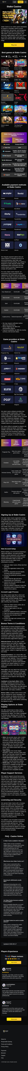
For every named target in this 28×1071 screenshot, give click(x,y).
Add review (14, 962)
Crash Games (16, 56)
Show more (14, 1019)
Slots (22, 56)
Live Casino (9, 56)
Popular (3, 56)
